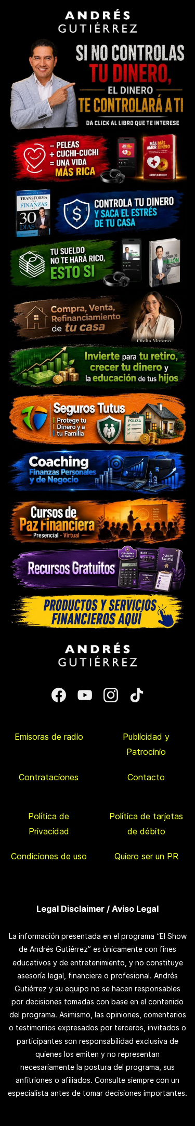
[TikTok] (136, 695)
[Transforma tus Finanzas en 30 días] (97, 190)
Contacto (146, 777)
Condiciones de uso (49, 856)
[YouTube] (84, 695)
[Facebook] (58, 695)
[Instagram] (110, 695)
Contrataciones (49, 777)
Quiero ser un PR (146, 856)
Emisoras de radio (49, 736)
